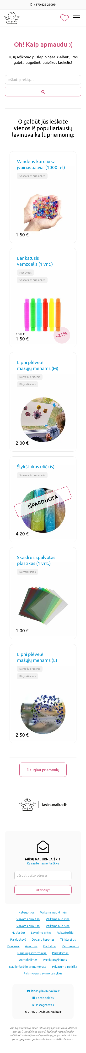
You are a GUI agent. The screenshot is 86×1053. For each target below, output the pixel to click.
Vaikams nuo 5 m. (58, 926)
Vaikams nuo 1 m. (28, 919)
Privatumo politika (64, 966)
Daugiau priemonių (43, 770)
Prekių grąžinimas (55, 959)
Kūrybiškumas (27, 384)
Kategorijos (27, 912)
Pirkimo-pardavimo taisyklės (43, 973)
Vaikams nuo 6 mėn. (53, 912)
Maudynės (25, 272)
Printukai (13, 946)
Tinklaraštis (68, 939)
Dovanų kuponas (43, 939)
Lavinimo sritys (41, 932)
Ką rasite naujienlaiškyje (43, 863)
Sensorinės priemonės (32, 176)
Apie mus (31, 946)
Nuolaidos (19, 932)
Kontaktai (49, 946)
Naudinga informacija (32, 953)
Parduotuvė (18, 939)
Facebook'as (45, 997)
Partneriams (70, 946)
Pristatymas (60, 953)
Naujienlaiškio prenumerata (28, 966)
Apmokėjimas (28, 959)
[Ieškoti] (43, 91)
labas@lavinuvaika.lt (44, 991)
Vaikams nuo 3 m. (28, 926)
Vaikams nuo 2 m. (58, 919)
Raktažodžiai (65, 932)
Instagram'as (44, 1005)
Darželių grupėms (29, 376)
